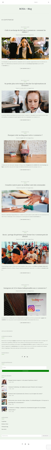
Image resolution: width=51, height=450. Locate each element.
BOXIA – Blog (25, 9)
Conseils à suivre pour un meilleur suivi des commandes (25, 185)
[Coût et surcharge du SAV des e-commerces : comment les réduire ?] (25, 48)
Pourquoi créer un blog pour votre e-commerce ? (25, 135)
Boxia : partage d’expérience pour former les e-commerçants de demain (25, 235)
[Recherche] (48, 2)
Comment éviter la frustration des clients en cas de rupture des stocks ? (25, 393)
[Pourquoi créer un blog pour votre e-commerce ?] (25, 151)
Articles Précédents (7, 331)
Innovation (25, 231)
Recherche (45, 435)
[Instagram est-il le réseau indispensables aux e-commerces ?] (25, 304)
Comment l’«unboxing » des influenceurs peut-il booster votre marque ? (25, 387)
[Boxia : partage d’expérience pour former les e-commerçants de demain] (25, 253)
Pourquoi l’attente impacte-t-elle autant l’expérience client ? (23, 380)
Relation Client (25, 27)
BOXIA (14, 340)
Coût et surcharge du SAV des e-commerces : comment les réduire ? (25, 31)
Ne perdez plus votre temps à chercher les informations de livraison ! (25, 84)
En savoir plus (25, 68)
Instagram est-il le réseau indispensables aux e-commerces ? (25, 288)
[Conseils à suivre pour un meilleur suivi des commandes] (25, 201)
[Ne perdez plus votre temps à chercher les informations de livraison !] (25, 102)
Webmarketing (25, 131)
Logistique (4, 421)
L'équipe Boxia (31, 35)
